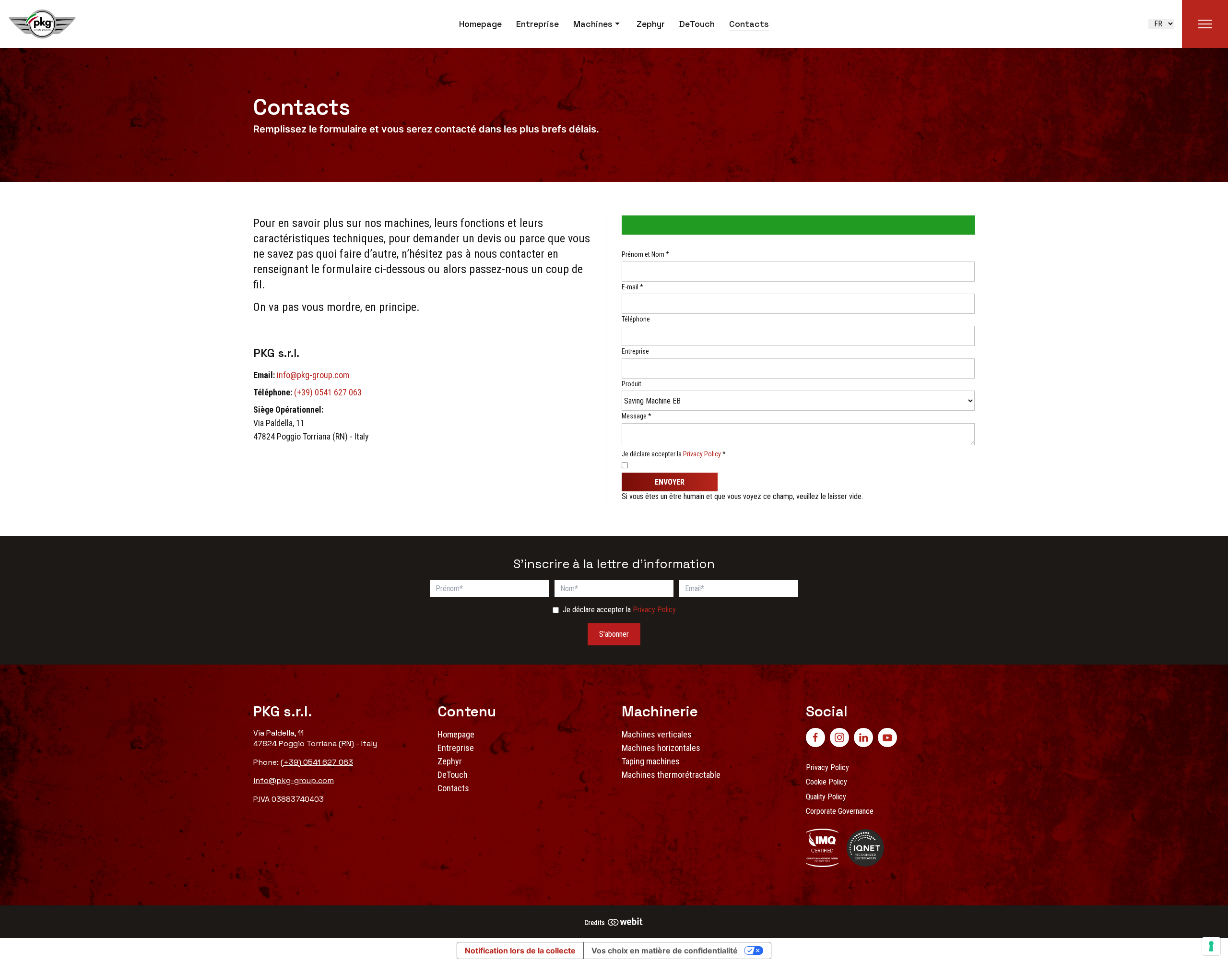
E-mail (632, 287)
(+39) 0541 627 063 (328, 392)
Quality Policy (826, 796)
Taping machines (651, 761)
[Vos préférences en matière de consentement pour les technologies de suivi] (1211, 946)
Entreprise (537, 23)
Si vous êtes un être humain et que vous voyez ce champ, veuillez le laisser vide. (743, 496)
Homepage (480, 23)
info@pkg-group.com (313, 375)
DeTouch (697, 23)
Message (636, 416)
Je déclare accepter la (674, 454)
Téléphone (636, 319)
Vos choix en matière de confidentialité (664, 950)
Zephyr (651, 23)
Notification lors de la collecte (520, 950)
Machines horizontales (661, 748)
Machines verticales (657, 734)
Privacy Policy (702, 454)
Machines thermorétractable (671, 775)
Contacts (749, 23)
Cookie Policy (826, 781)
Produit (631, 384)
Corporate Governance (840, 811)
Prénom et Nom (645, 254)
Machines (593, 23)
